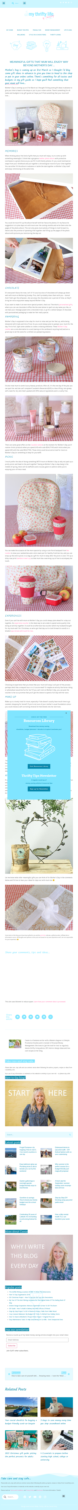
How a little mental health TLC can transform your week (62, 1217)
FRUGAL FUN (37, 30)
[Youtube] (66, 2)
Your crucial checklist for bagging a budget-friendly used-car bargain (21, 1422)
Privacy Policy (30, 1490)
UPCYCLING (68, 30)
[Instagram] (71, 2)
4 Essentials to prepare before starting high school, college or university (54, 1457)
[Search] (70, 1135)
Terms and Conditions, (17, 1490)
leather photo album (47, 158)
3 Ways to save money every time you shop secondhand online (56, 1422)
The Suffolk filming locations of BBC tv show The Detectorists (30, 1292)
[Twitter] (63, 2)
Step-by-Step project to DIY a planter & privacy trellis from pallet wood (32, 1311)
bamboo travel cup (24, 558)
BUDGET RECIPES (23, 30)
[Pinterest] (68, 2)
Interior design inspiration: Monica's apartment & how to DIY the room (33, 1306)
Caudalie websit (37, 445)
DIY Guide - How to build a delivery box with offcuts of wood (29, 1308)
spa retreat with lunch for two (22, 631)
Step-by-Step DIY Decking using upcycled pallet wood (63, 1200)
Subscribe (11, 1346)
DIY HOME (9, 30)
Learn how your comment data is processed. (50, 1002)
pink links (43, 935)
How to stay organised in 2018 (19, 1294)
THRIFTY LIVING (55, 35)
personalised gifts (65, 305)
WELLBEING (21, 35)
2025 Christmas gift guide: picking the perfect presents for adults (20, 1455)
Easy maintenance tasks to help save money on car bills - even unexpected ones (36, 1319)
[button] (3, 3)
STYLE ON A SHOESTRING (37, 35)
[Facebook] (61, 2)
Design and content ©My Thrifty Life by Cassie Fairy (39, 1506)
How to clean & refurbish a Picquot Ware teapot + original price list (32, 1317)
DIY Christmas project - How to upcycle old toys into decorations (31, 1297)
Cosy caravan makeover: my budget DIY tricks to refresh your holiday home (34, 1314)
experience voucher (21, 623)
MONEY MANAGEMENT (52, 30)
